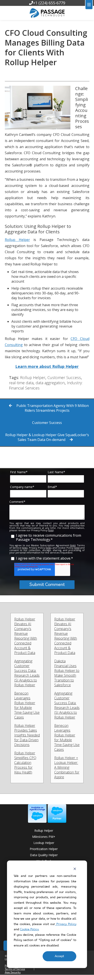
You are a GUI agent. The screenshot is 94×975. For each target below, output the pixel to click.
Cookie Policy (29, 929)
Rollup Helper (17, 239)
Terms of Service (15, 969)
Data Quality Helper (44, 855)
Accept (59, 956)
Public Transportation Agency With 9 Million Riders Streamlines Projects (52, 408)
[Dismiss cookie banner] (74, 868)
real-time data (21, 382)
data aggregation (50, 382)
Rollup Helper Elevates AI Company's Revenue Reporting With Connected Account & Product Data (25, 636)
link (51, 530)
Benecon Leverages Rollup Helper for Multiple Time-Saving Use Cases (27, 705)
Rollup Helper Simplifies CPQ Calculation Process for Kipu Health (25, 763)
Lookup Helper (43, 843)
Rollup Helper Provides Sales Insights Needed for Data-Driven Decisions (27, 735)
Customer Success (64, 377)
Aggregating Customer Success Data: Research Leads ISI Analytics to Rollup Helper (27, 673)
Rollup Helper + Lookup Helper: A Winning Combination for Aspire (66, 767)
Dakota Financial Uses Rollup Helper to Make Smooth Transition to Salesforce (66, 673)
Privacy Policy (65, 924)
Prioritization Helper (44, 849)
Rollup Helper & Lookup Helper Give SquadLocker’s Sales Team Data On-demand (47, 437)
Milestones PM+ (43, 837)
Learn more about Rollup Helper (47, 366)
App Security (13, 972)
